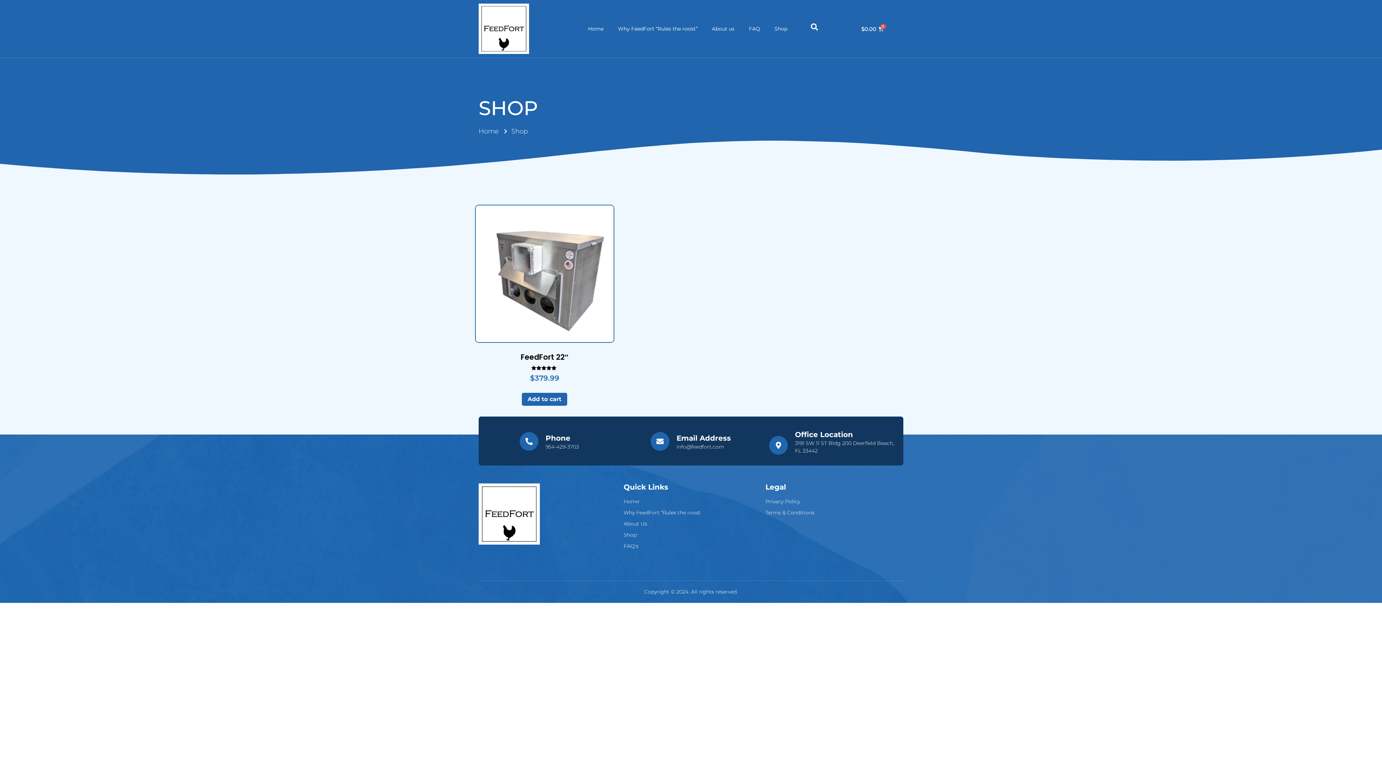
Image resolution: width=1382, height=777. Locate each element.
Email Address (704, 438)
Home (596, 29)
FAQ (754, 29)
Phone (558, 438)
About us (723, 29)
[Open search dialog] (814, 29)
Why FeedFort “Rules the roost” (657, 29)
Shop (780, 29)
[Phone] (529, 441)
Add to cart (544, 399)
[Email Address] (660, 441)
